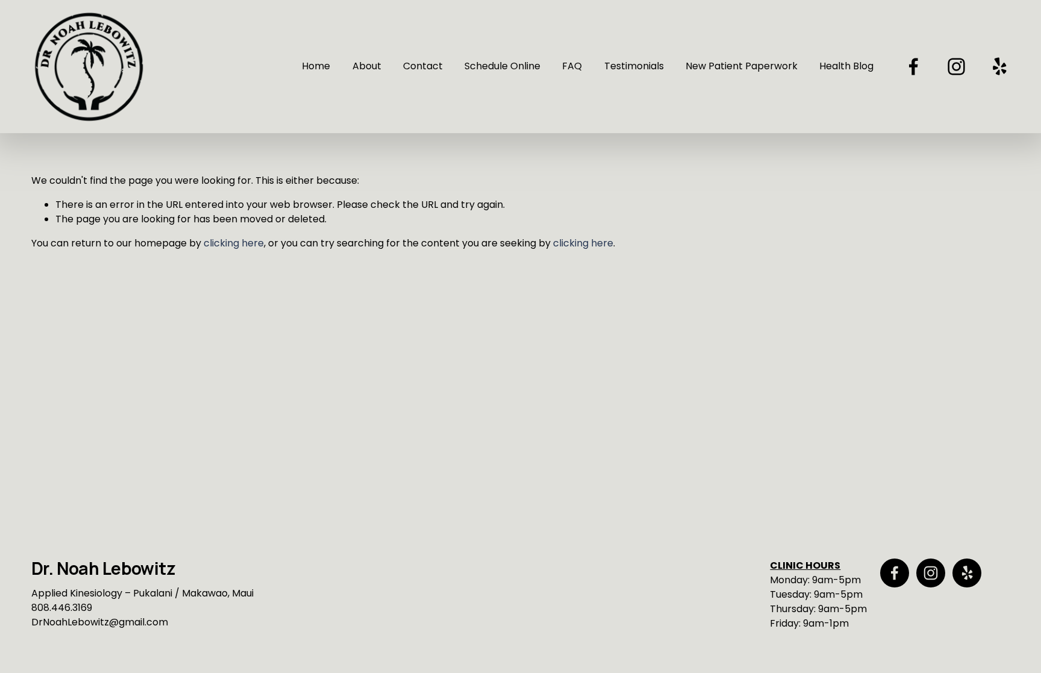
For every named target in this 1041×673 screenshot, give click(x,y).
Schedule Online (502, 66)
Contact (423, 66)
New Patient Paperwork (742, 66)
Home (316, 66)
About (366, 66)
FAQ (572, 66)
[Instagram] (956, 66)
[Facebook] (913, 66)
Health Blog (846, 66)
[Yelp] (999, 66)
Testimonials (634, 66)
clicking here (234, 243)
